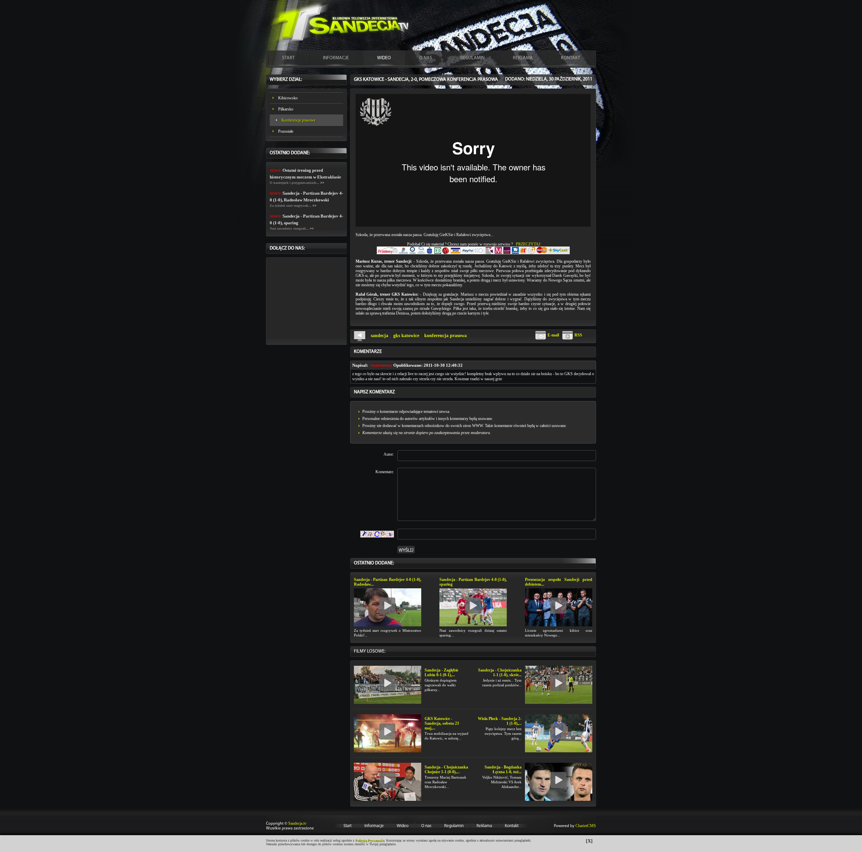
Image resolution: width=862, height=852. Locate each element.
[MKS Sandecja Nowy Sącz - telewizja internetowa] (340, 25)
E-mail (553, 335)
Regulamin (454, 826)
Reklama (484, 826)
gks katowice (406, 335)
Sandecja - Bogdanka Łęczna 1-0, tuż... (503, 769)
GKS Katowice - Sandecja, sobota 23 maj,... (442, 723)
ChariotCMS (585, 825)
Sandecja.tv (297, 823)
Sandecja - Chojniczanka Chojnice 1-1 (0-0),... (446, 769)
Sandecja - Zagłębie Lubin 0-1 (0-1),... (441, 672)
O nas (426, 826)
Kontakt (512, 826)
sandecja (379, 335)
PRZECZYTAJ (528, 244)
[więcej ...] (387, 606)
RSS (578, 335)
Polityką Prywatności (369, 840)
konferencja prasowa (445, 335)
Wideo (402, 826)
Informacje (374, 826)
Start (347, 826)
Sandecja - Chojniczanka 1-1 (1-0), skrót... (500, 672)
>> (322, 183)
